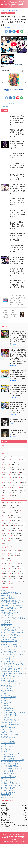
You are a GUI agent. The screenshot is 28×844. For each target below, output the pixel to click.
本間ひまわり (14, 530)
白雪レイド (6, 578)
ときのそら (23, 459)
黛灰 (4, 543)
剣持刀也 (5, 523)
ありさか (20, 553)
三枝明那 (13, 517)
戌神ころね (6, 482)
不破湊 (19, 517)
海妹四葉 (11, 533)
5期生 (4, 457)
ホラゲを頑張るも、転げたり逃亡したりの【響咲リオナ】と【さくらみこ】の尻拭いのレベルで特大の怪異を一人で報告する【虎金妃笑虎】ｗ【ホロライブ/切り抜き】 (18, 337)
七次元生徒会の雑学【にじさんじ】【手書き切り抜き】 (17, 155)
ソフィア (16, 510)
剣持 (19, 520)
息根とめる (21, 573)
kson (15, 550)
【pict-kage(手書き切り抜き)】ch (10, 64)
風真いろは (6, 495)
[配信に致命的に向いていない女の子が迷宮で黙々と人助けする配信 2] (13, 80)
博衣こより (14, 472)
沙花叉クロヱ (15, 485)
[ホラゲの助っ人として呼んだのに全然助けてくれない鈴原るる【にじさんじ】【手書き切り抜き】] (14, 31)
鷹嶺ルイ (14, 495)
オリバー (14, 507)
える (4, 502)
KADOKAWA (6, 90)
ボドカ (4, 571)
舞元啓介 (5, 538)
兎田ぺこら (6, 472)
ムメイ (13, 467)
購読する (6, 441)
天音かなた (6, 477)
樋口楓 (4, 533)
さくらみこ (14, 459)
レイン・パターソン (8, 515)
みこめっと (13, 563)
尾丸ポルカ (15, 480)
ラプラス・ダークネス (8, 469)
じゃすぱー (6, 561)
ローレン (5, 517)
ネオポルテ (13, 568)
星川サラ (20, 528)
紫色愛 (20, 578)
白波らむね (20, 576)
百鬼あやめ (23, 490)
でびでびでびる (12, 502)
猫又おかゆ (6, 487)
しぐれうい (15, 558)
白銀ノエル (14, 490)
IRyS (22, 457)
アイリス (5, 462)
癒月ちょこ (23, 487)
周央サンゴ (10, 525)
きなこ (18, 555)
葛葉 (12, 538)
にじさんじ (5, 106)
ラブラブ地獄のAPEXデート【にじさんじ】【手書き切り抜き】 (17, 177)
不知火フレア (20, 469)
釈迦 (12, 583)
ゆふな (4, 566)
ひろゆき (5, 563)
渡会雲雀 (19, 533)
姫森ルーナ (14, 477)
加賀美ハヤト (14, 523)
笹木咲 (21, 535)
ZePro (4, 553)
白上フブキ (6, 490)
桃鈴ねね (23, 482)
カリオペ (5, 464)
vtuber (21, 550)
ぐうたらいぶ (6, 558)
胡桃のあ (5, 581)
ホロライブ (6, 467)
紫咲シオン (6, 492)
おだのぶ (11, 555)
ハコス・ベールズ (15, 464)
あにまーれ (12, 553)
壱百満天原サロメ (20, 525)
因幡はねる (6, 573)
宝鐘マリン (23, 477)
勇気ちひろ (23, 523)
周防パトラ (21, 571)
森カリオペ (6, 485)
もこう (20, 563)
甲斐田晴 (15, 535)
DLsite (22, 71)
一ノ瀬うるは (12, 571)
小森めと (14, 573)
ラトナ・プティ (15, 512)
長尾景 (4, 540)
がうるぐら (6, 459)
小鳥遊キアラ (6, 480)
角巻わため (14, 492)
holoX (16, 457)
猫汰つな (13, 576)
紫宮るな (14, 578)
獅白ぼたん (14, 487)
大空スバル (20, 474)
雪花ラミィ (23, 492)
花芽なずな (21, 581)
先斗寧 (13, 520)
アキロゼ (13, 462)
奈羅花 (13, 528)
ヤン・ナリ (6, 512)
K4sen (9, 550)
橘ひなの (5, 576)
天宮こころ (6, 528)
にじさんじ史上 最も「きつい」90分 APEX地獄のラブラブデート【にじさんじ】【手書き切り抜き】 (17, 189)
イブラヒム (6, 507)
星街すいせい (15, 482)
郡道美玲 (18, 538)
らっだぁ (11, 566)
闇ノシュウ (12, 540)
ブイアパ (21, 568)
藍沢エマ (5, 583)
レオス (17, 515)
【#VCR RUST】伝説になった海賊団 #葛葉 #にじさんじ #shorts (18, 432)
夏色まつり (23, 472)
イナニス (20, 462)
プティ (22, 510)
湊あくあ (23, 485)
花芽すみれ (13, 581)
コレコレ (5, 568)
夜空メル (5, 474)
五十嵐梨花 (6, 520)
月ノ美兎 (5, 530)
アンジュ (17, 505)
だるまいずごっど (16, 561)
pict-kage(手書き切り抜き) (9, 103)
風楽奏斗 (20, 540)
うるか (4, 555)
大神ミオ (13, 474)
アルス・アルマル (7, 505)
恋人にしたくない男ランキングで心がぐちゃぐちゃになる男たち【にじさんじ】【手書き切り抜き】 (17, 120)
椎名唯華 (22, 530)
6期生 (10, 457)
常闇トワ (23, 480)
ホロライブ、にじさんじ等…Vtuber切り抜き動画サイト (14, 834)
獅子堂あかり (6, 535)
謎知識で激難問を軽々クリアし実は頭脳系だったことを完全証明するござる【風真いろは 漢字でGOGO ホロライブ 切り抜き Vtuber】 (18, 374)
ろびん (18, 566)
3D (4, 550)
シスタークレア (7, 510)
